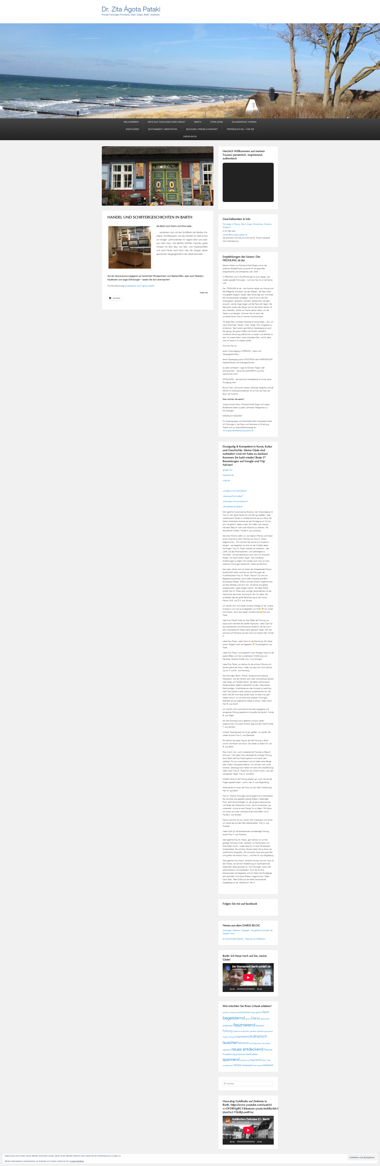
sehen (255, 1054)
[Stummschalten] (265, 989)
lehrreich (243, 1043)
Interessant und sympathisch (235, 501)
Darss (255, 1018)
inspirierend (243, 1036)
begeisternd (234, 1017)
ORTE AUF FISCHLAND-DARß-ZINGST (166, 122)
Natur (259, 1043)
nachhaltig (253, 1043)
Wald (255, 1065)
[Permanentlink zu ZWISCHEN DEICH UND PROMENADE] (157, 188)
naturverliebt (266, 1043)
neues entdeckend (247, 1049)
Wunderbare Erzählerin (232, 506)
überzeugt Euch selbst (232, 496)
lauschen (230, 1042)
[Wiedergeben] (226, 989)
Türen (269, 1060)
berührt (247, 1019)
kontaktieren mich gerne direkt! (139, 285)
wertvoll (259, 1065)
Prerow (268, 1049)
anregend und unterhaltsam (234, 491)
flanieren (260, 1025)
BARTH (197, 122)
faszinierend (244, 1024)
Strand (264, 1060)
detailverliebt (265, 1019)
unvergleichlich (228, 1065)
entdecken (228, 1025)
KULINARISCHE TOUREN (244, 122)
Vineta (237, 1065)
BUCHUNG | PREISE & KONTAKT (202, 129)
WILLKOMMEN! (131, 122)
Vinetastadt (247, 1065)
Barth (265, 1012)
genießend (261, 1031)
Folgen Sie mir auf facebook (240, 904)
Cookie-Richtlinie (77, 1161)
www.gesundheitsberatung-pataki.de (238, 430)
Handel (225, 1037)
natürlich (227, 1049)
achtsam (226, 1012)
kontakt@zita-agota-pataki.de (235, 234)
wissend (268, 1065)
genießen (253, 1031)
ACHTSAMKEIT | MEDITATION (162, 129)
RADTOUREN (132, 129)
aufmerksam (244, 1012)
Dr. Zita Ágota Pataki (131, 9)
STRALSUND (216, 122)
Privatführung (229, 1054)
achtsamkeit (233, 1012)
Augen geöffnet (256, 1012)
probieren (240, 1054)
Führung (228, 1031)
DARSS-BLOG (190, 136)
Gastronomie (237, 1031)
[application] (248, 977)
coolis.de (226, 480)
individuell (231, 1037)
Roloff (248, 1054)
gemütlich (246, 1031)
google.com (227, 470)
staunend (255, 1059)
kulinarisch (258, 1036)
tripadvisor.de (228, 475)
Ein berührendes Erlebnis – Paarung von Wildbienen (244, 939)
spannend (231, 1059)
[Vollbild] (269, 989)
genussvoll (269, 1031)
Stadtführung (244, 1060)
